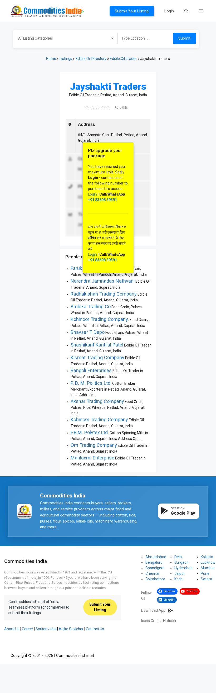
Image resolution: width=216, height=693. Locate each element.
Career (27, 629)
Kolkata (207, 557)
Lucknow (208, 562)
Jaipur (179, 573)
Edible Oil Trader (123, 58)
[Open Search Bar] (186, 11)
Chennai (152, 573)
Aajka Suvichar (71, 629)
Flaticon (169, 621)
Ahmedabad (155, 557)
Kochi (178, 579)
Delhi (178, 557)
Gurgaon (181, 562)
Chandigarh (155, 568)
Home (51, 58)
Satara (206, 579)
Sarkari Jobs (46, 629)
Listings (66, 58)
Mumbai (207, 568)
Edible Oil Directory (91, 58)
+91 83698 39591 (102, 200)
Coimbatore (155, 579)
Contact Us (95, 629)
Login (169, 11)
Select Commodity (63, 39)
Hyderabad (183, 568)
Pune (205, 573)
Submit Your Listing (132, 11)
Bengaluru (154, 562)
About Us (11, 629)
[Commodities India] (47, 11)
